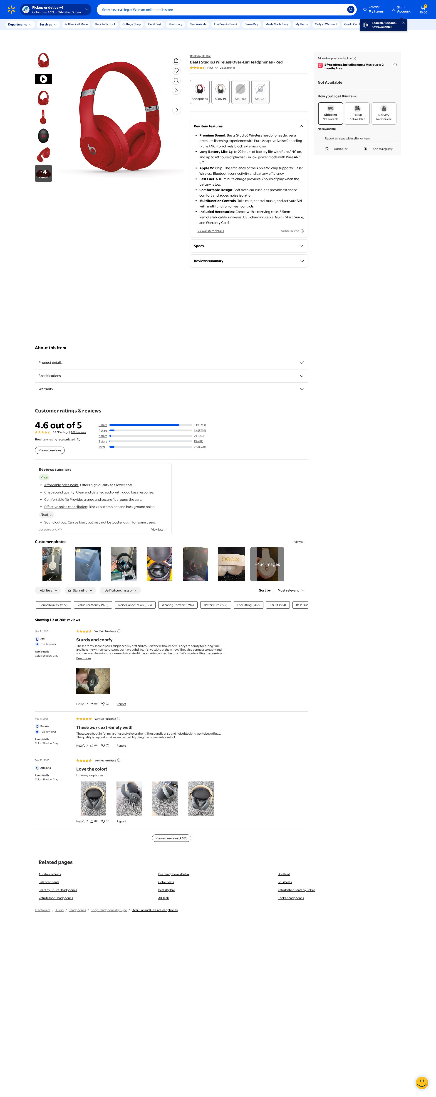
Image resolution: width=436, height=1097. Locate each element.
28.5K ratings (227, 67)
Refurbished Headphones (56, 898)
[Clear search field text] (340, 9)
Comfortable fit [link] (56, 499)
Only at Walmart (326, 24)
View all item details (211, 231)
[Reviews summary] (216, 68)
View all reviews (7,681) (172, 838)
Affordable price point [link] (61, 485)
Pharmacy (175, 24)
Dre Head (284, 874)
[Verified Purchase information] (119, 631)
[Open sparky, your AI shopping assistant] (422, 1083)
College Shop (131, 24)
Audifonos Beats (50, 874)
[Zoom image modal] (176, 80)
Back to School (105, 24)
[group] (212, 68)
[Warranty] (302, 389)
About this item (50, 347)
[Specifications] (302, 375)
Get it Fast (154, 24)
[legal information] (354, 58)
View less (157, 529)
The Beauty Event (225, 24)
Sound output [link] (55, 522)
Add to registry (383, 149)
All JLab (163, 898)
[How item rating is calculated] (79, 439)
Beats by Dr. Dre (200, 56)
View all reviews (50, 450)
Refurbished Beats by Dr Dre (296, 890)
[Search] (350, 9)
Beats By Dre (166, 890)
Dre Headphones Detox (173, 874)
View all (299, 541)
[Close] (84, 24)
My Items (301, 24)
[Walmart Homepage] (11, 9)
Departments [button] (17, 24)
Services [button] (46, 24)
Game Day (251, 24)
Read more (83, 658)
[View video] (176, 90)
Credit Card (352, 24)
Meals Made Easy (276, 24)
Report (121, 704)
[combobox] (227, 9)
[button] (373, 9)
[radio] (200, 92)
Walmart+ (374, 24)
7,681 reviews (78, 432)
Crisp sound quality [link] (59, 492)
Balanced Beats (49, 882)
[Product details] (302, 362)
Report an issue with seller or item (347, 138)
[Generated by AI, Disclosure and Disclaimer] (302, 231)
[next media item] (177, 110)
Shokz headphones (291, 898)
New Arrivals (198, 24)
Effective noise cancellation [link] (65, 507)
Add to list (341, 149)
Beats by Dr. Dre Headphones (58, 890)
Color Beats (166, 882)
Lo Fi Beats (285, 882)
